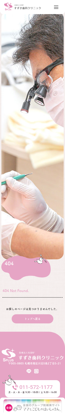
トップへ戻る (32, 318)
